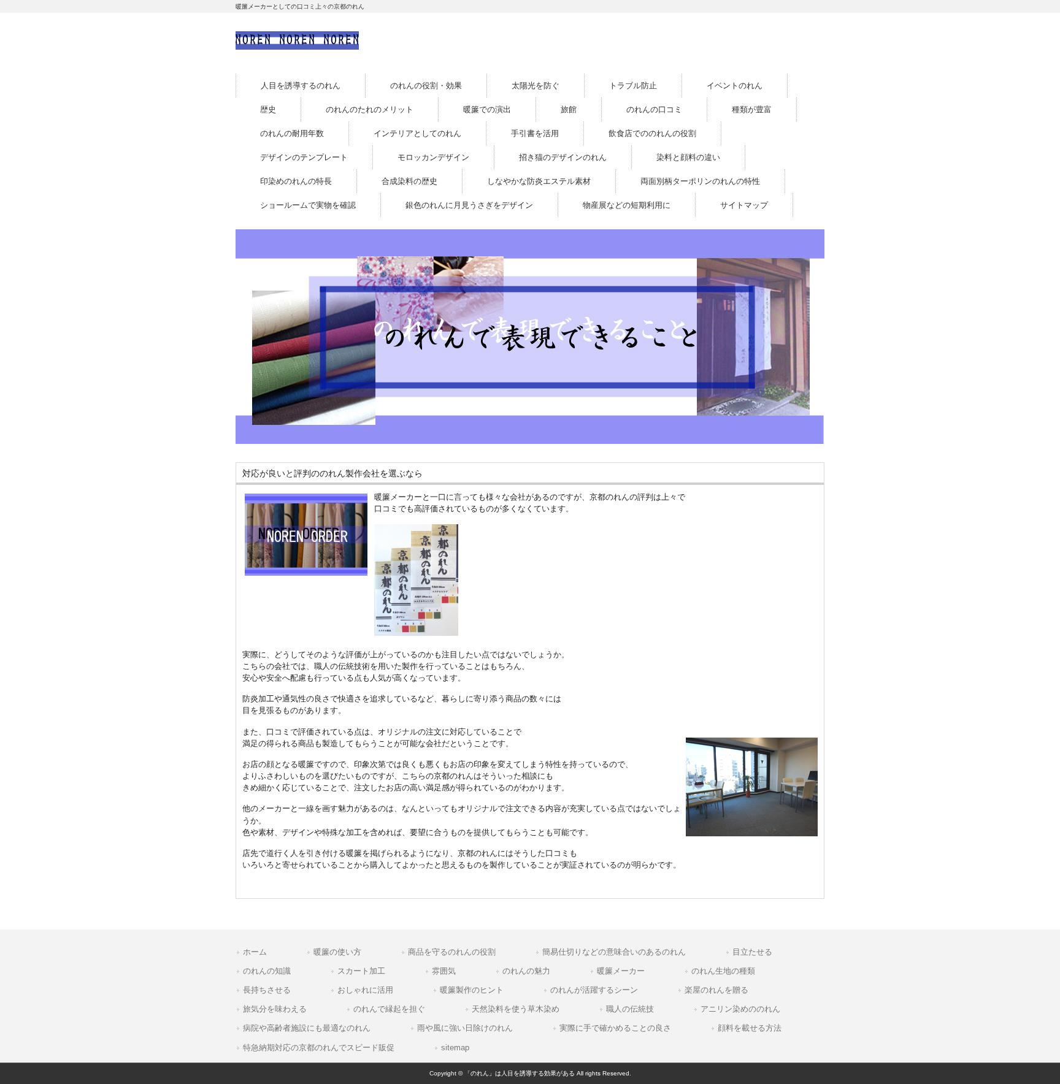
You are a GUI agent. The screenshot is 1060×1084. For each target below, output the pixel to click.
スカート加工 (361, 970)
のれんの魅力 (526, 970)
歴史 (268, 109)
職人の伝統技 (630, 1008)
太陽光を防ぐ (535, 85)
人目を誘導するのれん (300, 85)
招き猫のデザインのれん (563, 157)
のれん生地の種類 (723, 970)
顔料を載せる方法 (750, 1027)
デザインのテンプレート (304, 157)
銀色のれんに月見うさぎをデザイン (469, 205)
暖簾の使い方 (337, 951)
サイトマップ (744, 205)
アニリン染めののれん (740, 1008)
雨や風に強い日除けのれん (465, 1027)
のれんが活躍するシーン (594, 989)
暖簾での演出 (487, 109)
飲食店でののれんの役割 (652, 133)
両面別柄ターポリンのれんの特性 (700, 181)
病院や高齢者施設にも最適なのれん (307, 1027)
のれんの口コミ (654, 109)
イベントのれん (734, 85)
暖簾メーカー (621, 970)
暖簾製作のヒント (472, 989)
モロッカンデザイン (433, 157)
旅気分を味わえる (275, 1008)
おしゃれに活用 (365, 989)
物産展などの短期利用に (626, 205)
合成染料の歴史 (409, 181)
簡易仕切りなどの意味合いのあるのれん (614, 951)
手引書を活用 (535, 133)
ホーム (255, 951)
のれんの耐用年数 (292, 133)
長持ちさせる (267, 989)
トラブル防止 (633, 85)
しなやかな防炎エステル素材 (539, 181)
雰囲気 (444, 970)
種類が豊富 (752, 109)
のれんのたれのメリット (369, 109)
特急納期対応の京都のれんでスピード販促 (318, 1047)
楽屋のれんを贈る (716, 989)
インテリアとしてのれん (417, 133)
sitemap (455, 1047)
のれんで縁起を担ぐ (389, 1008)
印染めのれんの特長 (296, 181)
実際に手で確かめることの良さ (615, 1027)
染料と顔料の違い (688, 157)
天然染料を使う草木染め (515, 1008)
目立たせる (752, 951)
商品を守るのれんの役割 (452, 951)
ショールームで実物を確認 (308, 205)
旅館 (569, 109)
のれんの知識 (267, 970)
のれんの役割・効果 (426, 85)
